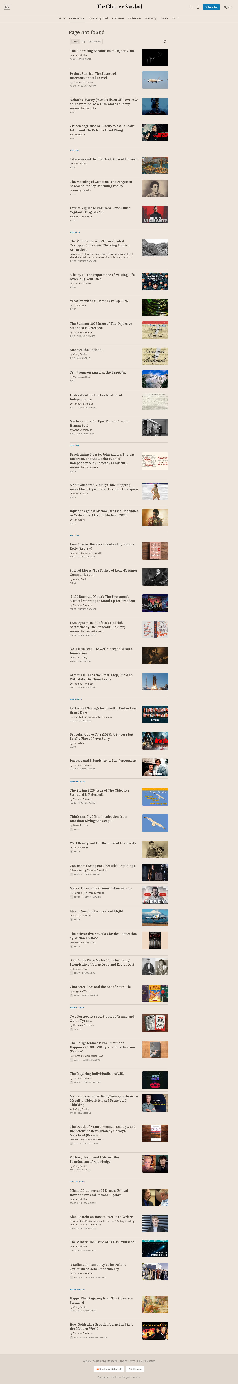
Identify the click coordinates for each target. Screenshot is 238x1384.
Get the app (135, 1369)
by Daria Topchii (79, 493)
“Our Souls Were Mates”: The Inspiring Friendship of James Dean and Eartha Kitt (102, 962)
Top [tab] (83, 41)
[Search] (191, 7)
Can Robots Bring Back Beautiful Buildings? (103, 866)
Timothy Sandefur (86, 407)
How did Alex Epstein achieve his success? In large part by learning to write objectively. (102, 1223)
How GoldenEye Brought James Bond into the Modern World (101, 1326)
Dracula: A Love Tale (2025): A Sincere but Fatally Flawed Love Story (101, 736)
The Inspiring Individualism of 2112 (97, 1074)
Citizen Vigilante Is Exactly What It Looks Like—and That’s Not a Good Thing (102, 128)
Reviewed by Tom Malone (84, 467)
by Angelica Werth (80, 991)
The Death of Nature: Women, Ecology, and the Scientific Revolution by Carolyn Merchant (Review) (102, 1131)
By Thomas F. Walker (81, 82)
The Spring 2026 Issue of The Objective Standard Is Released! (100, 792)
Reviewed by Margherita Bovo (86, 631)
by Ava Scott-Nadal (80, 283)
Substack (103, 1377)
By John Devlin (78, 163)
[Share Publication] (198, 7)
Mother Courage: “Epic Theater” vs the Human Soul (100, 423)
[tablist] (86, 41)
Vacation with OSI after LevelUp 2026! (99, 301)
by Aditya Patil (78, 579)
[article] (119, 57)
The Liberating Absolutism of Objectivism (102, 51)
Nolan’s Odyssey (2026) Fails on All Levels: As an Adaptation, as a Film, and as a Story (104, 102)
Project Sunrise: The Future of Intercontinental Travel (93, 76)
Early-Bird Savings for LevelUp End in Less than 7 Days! (103, 710)
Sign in (228, 7)
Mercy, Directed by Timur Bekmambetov (101, 888)
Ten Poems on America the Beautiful (98, 372)
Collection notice (146, 1360)
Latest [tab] (75, 41)
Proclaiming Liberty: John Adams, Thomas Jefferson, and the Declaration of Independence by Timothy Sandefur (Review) (102, 459)
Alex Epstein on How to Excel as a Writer (101, 1217)
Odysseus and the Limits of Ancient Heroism (104, 159)
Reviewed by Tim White (83, 108)
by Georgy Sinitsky (80, 190)
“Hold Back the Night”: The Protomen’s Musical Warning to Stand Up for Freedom (102, 599)
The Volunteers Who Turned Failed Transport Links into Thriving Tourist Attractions (99, 245)
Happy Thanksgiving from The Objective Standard (101, 1300)
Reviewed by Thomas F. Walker (87, 892)
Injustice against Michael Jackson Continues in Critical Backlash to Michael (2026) (104, 513)
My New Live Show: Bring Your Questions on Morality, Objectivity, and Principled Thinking (104, 1100)
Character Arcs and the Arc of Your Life (100, 987)
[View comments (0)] (94, 63)
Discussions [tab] (95, 41)
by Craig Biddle (78, 55)
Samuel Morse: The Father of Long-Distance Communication (103, 572)
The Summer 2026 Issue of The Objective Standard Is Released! (101, 326)
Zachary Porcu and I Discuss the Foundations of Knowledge (94, 1159)
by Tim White (77, 519)
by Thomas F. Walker (81, 332)
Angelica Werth (86, 557)
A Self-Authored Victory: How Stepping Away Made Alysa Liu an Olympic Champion (104, 487)
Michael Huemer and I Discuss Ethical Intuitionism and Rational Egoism (99, 1193)
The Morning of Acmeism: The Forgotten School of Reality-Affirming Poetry (101, 184)
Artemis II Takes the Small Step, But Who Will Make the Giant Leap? (101, 677)
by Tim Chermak (79, 847)
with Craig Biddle (79, 1109)
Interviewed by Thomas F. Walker (88, 870)
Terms (132, 1360)
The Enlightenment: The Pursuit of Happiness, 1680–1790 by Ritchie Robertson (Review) (102, 1047)
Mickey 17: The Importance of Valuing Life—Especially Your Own (103, 277)
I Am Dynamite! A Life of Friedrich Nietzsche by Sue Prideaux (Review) (97, 625)
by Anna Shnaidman (81, 429)
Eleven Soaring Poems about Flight (96, 911)
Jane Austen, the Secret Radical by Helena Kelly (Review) (102, 546)
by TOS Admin (78, 305)
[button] (62, 18)
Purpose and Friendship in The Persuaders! (103, 760)
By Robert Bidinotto (81, 216)
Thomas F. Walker (87, 86)
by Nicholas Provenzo (82, 1025)
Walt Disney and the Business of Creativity (103, 843)
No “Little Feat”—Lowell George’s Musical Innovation (101, 651)
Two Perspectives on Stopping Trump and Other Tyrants (102, 1018)
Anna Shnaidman (85, 434)
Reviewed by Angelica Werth (86, 552)
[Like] (72, 901)
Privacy (123, 1360)
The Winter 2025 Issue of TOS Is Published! (102, 1242)
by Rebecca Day (78, 657)
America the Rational (86, 350)
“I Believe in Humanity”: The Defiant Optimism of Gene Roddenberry (98, 1267)
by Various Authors (80, 376)
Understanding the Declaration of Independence (96, 397)
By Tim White (77, 134)
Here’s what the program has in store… (91, 716)
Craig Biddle (85, 59)
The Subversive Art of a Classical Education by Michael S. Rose (103, 936)
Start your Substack (110, 1369)
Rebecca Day (84, 661)
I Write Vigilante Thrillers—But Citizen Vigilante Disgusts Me (100, 210)
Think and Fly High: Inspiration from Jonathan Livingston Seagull (98, 819)
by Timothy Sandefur (81, 403)
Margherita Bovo (87, 635)
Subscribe (211, 7)
